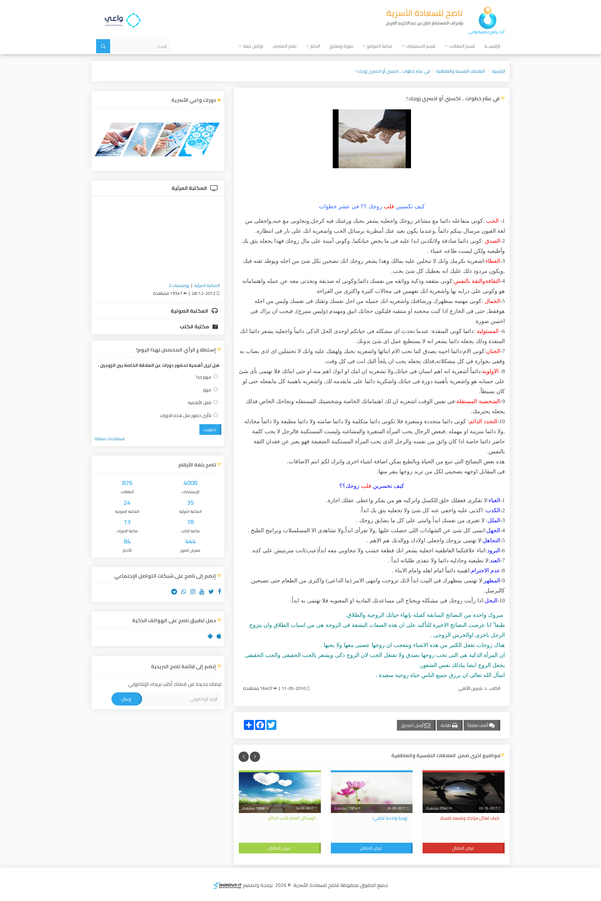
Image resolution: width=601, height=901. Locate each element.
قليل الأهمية (199, 403)
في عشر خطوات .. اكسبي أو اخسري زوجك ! (393, 71)
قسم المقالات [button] (462, 46)
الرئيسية (498, 71)
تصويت (209, 429)
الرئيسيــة (492, 46)
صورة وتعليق (341, 46)
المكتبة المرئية (190, 188)
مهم (207, 390)
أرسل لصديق (412, 725)
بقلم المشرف (284, 46)
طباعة (446, 725)
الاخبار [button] (315, 46)
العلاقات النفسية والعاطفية (460, 71)
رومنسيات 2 (179, 285)
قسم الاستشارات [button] (420, 46)
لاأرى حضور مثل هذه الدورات (185, 415)
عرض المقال (463, 848)
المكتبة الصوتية (190, 310)
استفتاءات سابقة (110, 439)
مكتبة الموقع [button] (379, 46)
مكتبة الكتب (195, 326)
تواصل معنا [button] (253, 46)
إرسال (126, 699)
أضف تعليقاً (478, 725)
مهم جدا (203, 377)
